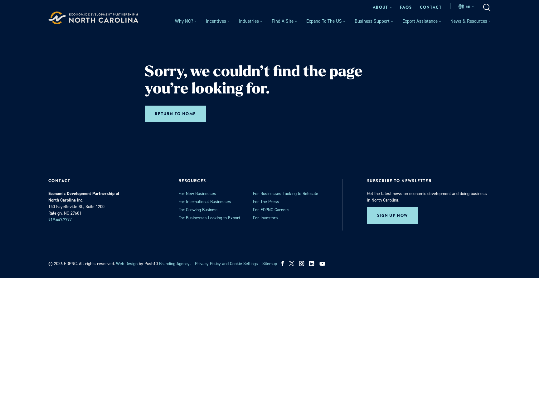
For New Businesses (197, 194)
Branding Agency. (175, 264)
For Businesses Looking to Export (209, 218)
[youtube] (323, 263)
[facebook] (282, 263)
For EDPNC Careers (271, 210)
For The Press (266, 202)
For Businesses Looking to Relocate (285, 194)
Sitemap (269, 264)
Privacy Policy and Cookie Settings (226, 264)
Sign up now (392, 215)
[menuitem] (382, 7)
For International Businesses (204, 202)
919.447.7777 (60, 220)
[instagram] (301, 263)
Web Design (127, 264)
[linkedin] (311, 263)
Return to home (175, 114)
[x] (292, 263)
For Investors (265, 218)
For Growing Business (198, 210)
